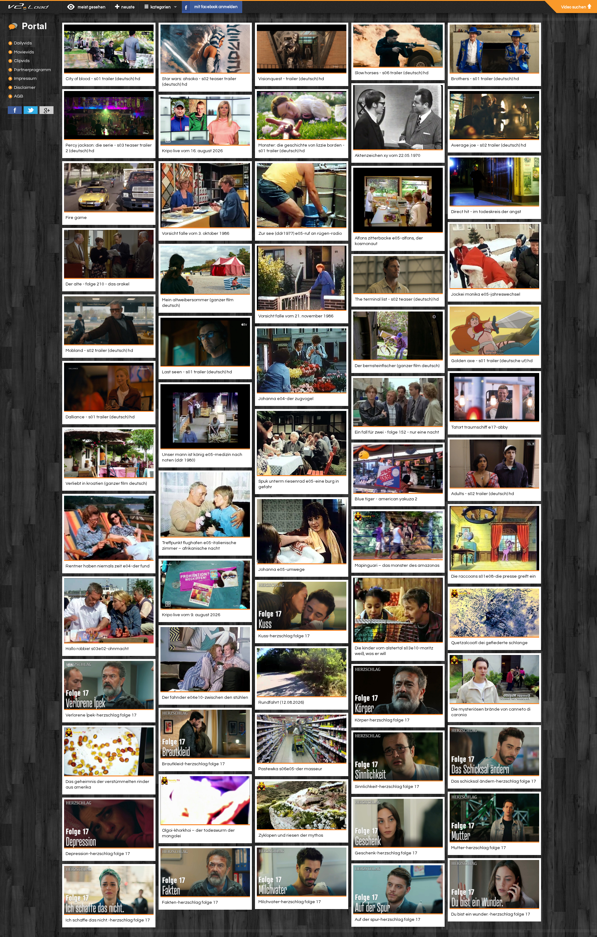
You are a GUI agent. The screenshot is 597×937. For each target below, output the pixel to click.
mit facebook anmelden (216, 7)
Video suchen (573, 7)
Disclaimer (24, 87)
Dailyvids (23, 43)
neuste (128, 7)
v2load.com (31, 7)
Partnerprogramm (32, 70)
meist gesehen (91, 7)
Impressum (25, 78)
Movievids (24, 52)
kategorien (160, 7)
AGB (18, 96)
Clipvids (22, 61)
